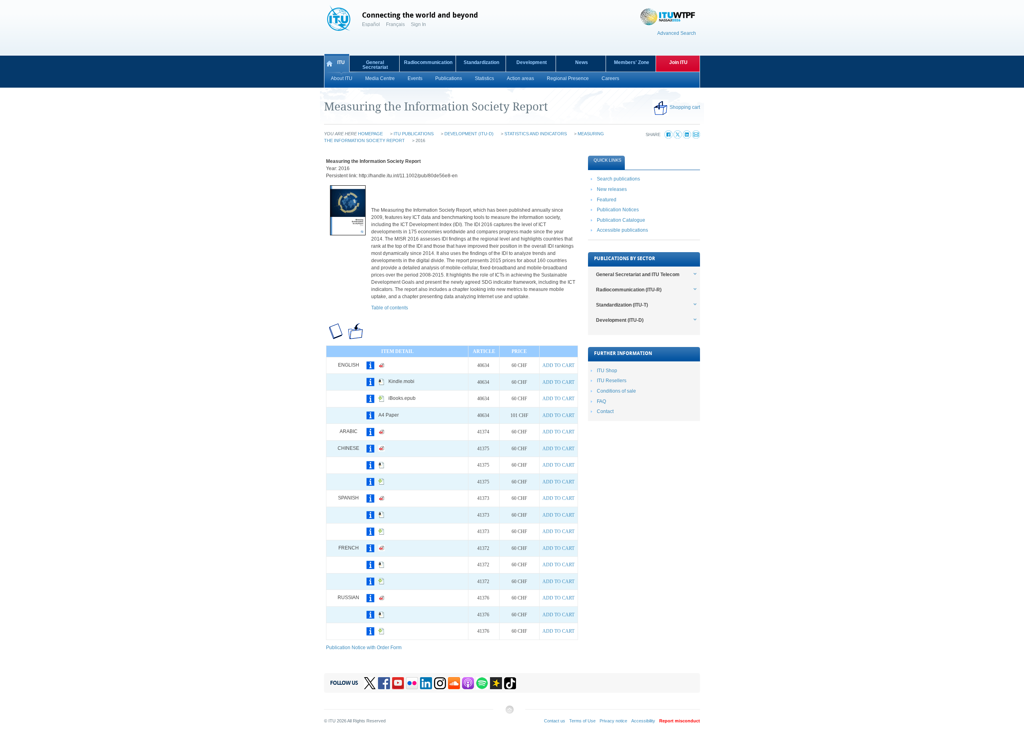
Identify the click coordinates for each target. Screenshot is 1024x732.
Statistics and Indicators (535, 133)
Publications (448, 78)
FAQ (601, 401)
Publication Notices (618, 210)
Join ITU (678, 62)
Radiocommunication (428, 62)
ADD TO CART (558, 365)
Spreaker (496, 683)
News (581, 62)
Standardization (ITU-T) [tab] (622, 305)
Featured (606, 200)
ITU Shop (607, 370)
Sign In (418, 24)
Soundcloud (454, 683)
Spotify (482, 683)
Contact (605, 411)
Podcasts (468, 683)
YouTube (398, 683)
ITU (341, 62)
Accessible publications (622, 230)
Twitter (370, 683)
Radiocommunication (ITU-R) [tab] (629, 290)
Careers (610, 78)
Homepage (370, 133)
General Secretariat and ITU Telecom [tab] (638, 274)
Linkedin (426, 683)
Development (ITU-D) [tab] (620, 320)
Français (395, 24)
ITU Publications (414, 133)
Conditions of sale (616, 391)
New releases (612, 189)
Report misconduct (679, 720)
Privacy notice (613, 720)
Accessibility (643, 720)
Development (531, 62)
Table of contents (389, 308)
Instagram (440, 683)
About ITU (341, 78)
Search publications (618, 179)
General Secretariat (375, 65)
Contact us (554, 720)
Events (415, 78)
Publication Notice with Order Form (364, 647)
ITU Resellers (611, 380)
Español (371, 24)
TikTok (510, 683)
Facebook (384, 683)
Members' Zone (631, 62)
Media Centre (380, 78)
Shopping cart (685, 107)
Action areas (520, 78)
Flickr (412, 683)
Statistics (484, 78)
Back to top (509, 713)
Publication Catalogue (621, 220)
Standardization (481, 62)
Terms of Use (582, 720)
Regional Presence (568, 78)
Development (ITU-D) (469, 133)
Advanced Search (676, 33)
